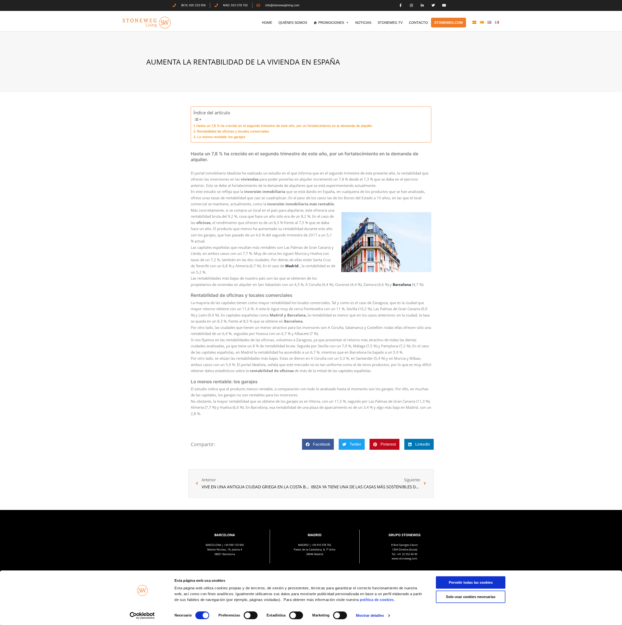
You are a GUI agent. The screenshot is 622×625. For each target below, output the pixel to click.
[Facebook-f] (400, 5)
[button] (318, 444)
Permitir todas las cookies (471, 582)
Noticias (363, 23)
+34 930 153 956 (234, 545)
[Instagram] (411, 5)
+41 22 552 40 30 (407, 554)
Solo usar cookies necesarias (470, 597)
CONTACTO (418, 23)
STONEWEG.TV (390, 23)
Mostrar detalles (370, 615)
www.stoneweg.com (404, 558)
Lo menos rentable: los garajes (221, 137)
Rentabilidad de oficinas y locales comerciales (233, 131)
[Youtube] (444, 5)
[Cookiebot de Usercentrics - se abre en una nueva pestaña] (142, 615)
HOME (267, 23)
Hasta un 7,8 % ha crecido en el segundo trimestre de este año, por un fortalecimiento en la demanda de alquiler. (284, 126)
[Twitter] (433, 5)
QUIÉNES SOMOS (292, 23)
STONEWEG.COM (448, 23)
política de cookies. (378, 600)
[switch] (251, 615)
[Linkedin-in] (422, 5)
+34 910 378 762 (321, 545)
